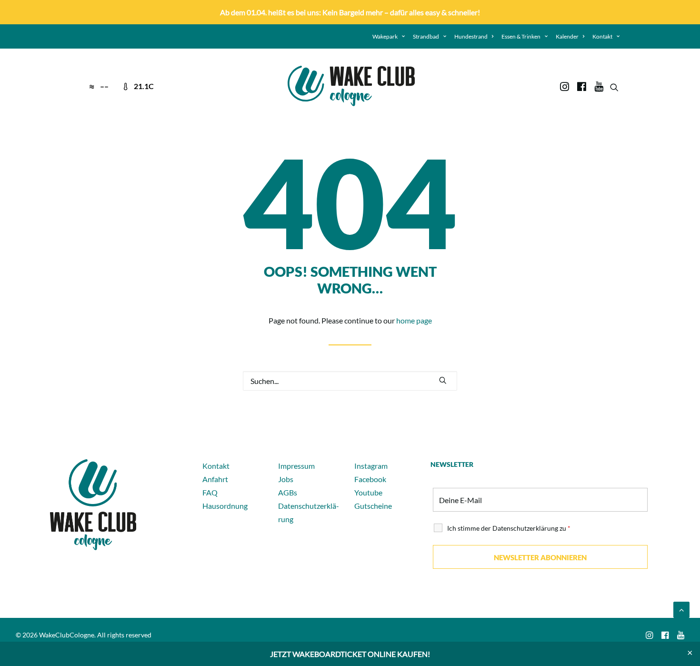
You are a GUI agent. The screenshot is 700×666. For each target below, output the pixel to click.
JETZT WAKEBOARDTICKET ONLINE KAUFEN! (350, 653)
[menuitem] (388, 36)
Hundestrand (471, 36)
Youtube (368, 492)
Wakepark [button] (385, 36)
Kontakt (602, 36)
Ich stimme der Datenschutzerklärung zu (508, 528)
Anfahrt (215, 479)
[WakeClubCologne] (351, 86)
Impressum (296, 465)
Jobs (285, 479)
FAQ (210, 492)
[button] (565, 86)
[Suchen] (350, 381)
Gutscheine (373, 505)
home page (414, 320)
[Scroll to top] (681, 608)
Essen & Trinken (520, 36)
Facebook (370, 479)
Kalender (567, 36)
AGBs (287, 492)
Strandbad (426, 36)
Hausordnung (225, 505)
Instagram (371, 465)
